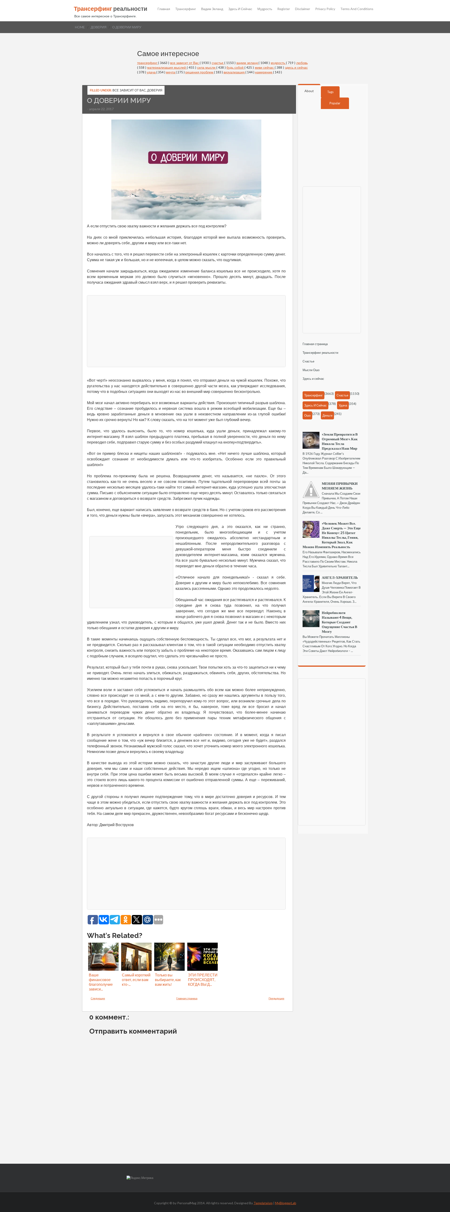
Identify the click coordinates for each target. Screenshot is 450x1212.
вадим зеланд (247, 63)
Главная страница (186, 998)
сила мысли (206, 67)
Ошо (307, 415)
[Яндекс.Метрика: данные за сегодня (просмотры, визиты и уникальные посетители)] (140, 1178)
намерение (264, 72)
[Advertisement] (186, 330)
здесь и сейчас (296, 67)
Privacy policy (325, 9)
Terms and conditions (356, 9)
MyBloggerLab (285, 1203)
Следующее (98, 998)
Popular (335, 103)
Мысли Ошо (311, 370)
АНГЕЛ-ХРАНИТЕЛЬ (340, 577)
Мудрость (264, 9)
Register (283, 9)
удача (151, 72)
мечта (171, 72)
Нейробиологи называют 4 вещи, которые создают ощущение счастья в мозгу (339, 621)
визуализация (234, 72)
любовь (302, 63)
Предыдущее (276, 998)
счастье (218, 63)
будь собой (235, 67)
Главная (164, 9)
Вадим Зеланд (212, 9)
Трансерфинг (185, 9)
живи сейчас (265, 67)
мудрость (278, 63)
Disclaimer (302, 9)
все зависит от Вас (185, 63)
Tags (330, 92)
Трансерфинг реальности (320, 352)
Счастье (308, 361)
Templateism (263, 1203)
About (309, 91)
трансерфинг (147, 63)
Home (80, 27)
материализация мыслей (167, 67)
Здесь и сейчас (240, 9)
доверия (98, 27)
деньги (327, 415)
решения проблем (199, 72)
